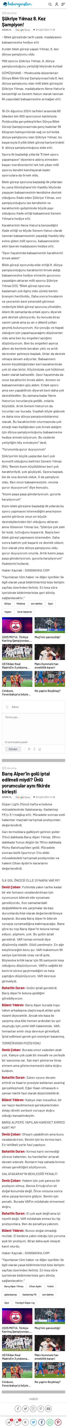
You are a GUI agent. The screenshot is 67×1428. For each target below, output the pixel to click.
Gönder (13, 749)
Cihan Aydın (35, 1286)
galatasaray (10, 1294)
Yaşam (7, 611)
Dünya (7, 603)
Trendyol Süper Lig (25, 1302)
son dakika (36, 603)
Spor (50, 603)
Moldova (21, 603)
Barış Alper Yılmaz (13, 1286)
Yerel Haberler (24, 611)
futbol (50, 1286)
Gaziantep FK (29, 1294)
